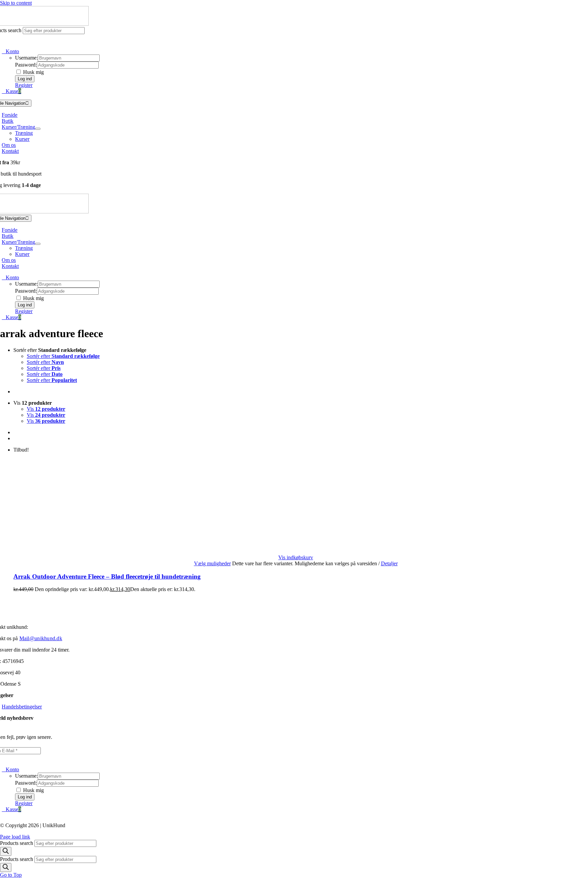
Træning (24, 133)
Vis (46, 409)
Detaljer (389, 563)
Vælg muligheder (212, 563)
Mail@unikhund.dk (40, 638)
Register (23, 85)
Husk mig (33, 72)
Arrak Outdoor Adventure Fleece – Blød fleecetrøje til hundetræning (107, 576)
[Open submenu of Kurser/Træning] (37, 129)
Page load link (15, 837)
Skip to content (16, 3)
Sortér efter (63, 356)
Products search (17, 843)
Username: (26, 58)
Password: (26, 65)
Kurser (22, 139)
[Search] (5, 851)
